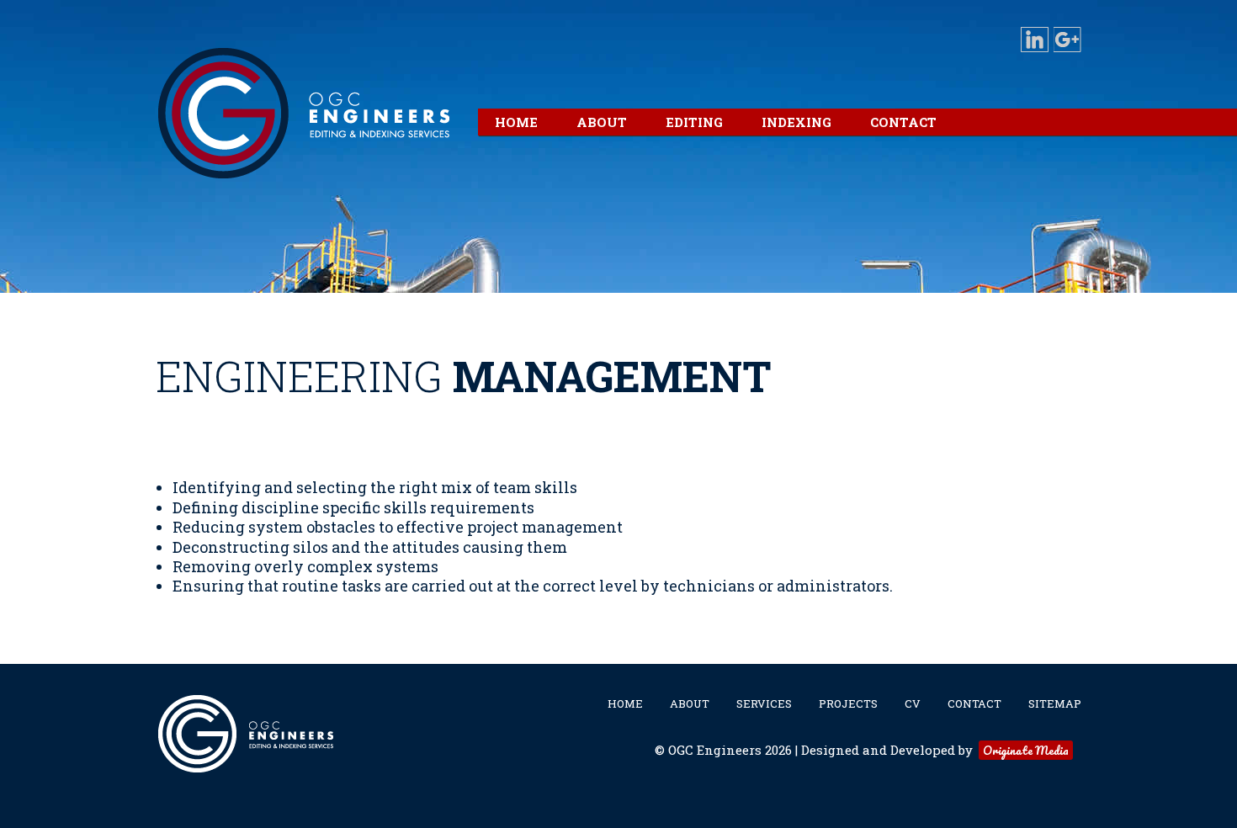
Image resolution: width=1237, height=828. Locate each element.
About (689, 703)
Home (625, 703)
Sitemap (1054, 703)
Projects (848, 703)
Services (764, 703)
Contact (974, 703)
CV (913, 703)
